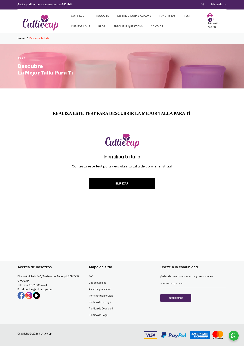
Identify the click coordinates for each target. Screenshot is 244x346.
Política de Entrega (100, 302)
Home (21, 38)
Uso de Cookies (97, 282)
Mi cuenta (217, 4)
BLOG (101, 26)
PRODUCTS (101, 15)
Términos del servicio (101, 295)
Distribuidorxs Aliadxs (134, 15)
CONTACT (157, 26)
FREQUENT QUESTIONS (128, 26)
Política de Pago (98, 315)
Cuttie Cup (45, 333)
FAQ (91, 276)
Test (187, 15)
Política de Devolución (101, 308)
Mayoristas (167, 15)
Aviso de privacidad (100, 289)
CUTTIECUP (78, 15)
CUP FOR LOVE (80, 26)
